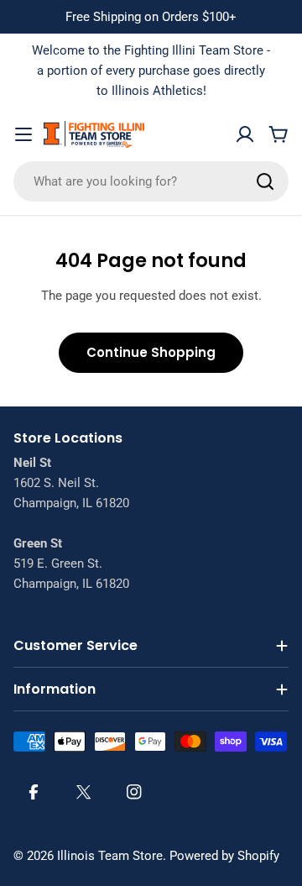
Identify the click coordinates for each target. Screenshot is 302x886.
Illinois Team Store (110, 855)
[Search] (265, 181)
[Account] (245, 134)
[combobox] (151, 181)
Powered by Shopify (224, 855)
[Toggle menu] (23, 134)
